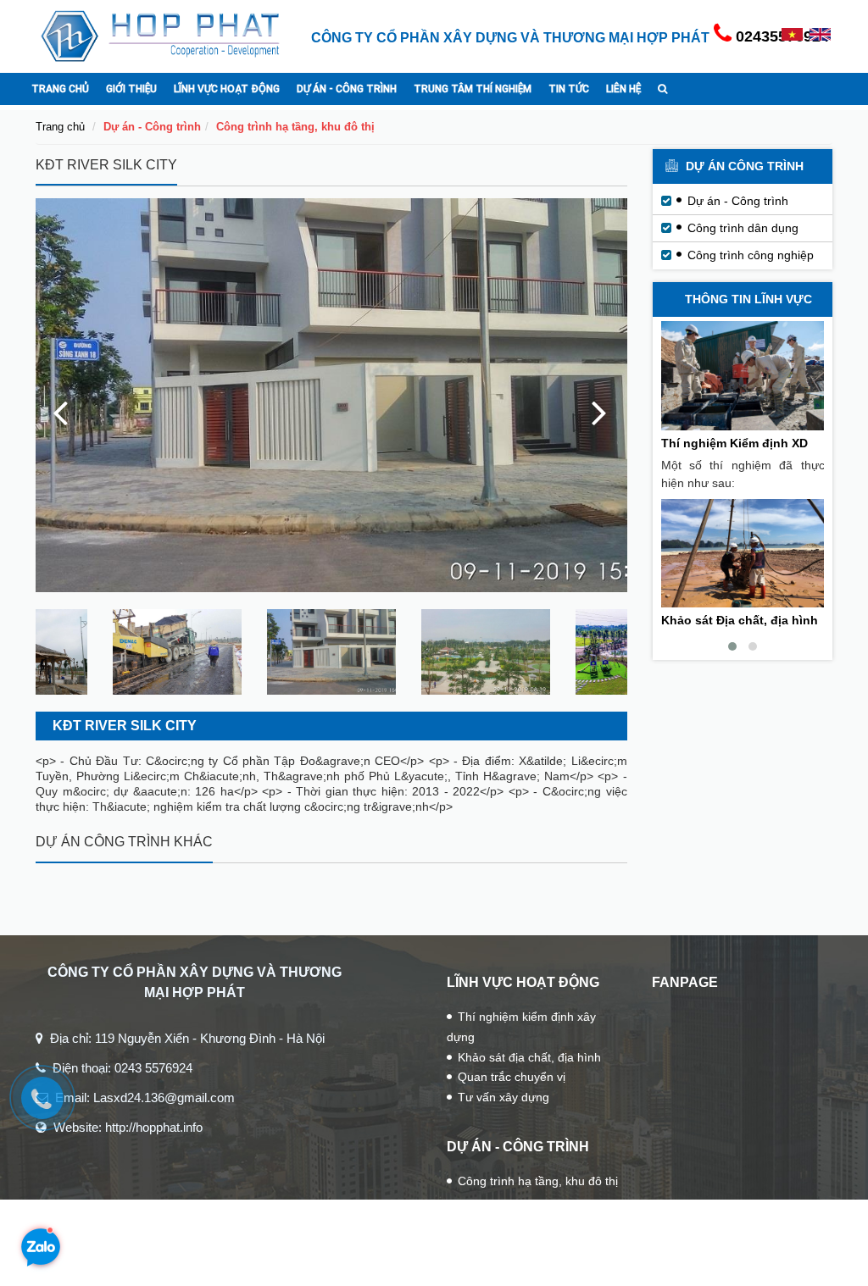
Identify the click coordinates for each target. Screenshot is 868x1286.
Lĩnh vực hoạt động (227, 88)
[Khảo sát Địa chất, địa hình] (743, 553)
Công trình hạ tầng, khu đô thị (295, 126)
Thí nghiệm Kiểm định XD (734, 443)
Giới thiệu (131, 88)
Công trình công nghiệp (750, 255)
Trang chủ (60, 88)
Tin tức (568, 88)
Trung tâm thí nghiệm (472, 88)
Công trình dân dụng (742, 228)
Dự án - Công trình (347, 88)
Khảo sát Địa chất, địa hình (739, 620)
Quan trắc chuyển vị (511, 1077)
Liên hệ (623, 88)
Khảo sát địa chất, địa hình (529, 1057)
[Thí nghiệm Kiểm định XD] (743, 375)
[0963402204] (51, 1106)
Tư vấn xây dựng (503, 1097)
